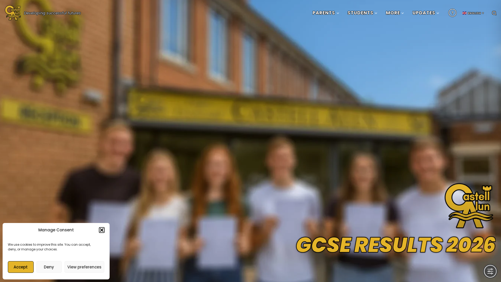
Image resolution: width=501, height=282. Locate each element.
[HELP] (452, 13)
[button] (101, 230)
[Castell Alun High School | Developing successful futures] (13, 11)
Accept (21, 267)
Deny (49, 267)
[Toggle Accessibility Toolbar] (490, 271)
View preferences (84, 267)
